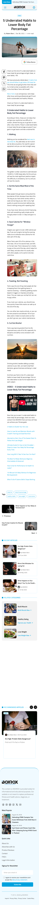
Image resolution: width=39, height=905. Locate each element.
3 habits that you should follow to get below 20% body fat (22, 81)
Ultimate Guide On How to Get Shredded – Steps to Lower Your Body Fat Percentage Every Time (21, 447)
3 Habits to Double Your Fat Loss (17, 427)
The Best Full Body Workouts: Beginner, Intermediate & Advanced (20, 460)
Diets (19, 16)
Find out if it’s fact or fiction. (15, 742)
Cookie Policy (30, 898)
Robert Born (10, 33)
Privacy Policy (13, 898)
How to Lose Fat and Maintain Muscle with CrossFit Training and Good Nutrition (21, 432)
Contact (4, 853)
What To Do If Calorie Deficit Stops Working (21, 479)
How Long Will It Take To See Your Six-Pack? (21, 454)
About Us (5, 843)
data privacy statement (19, 880)
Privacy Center (22, 898)
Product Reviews (8, 850)
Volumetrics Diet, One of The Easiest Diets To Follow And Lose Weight (21, 439)
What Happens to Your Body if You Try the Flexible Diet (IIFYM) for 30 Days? (26, 583)
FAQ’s (4, 856)
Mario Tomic (11, 94)
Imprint (7, 898)
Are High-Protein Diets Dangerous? (18, 738)
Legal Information (8, 860)
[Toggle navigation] (5, 7)
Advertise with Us (8, 846)
